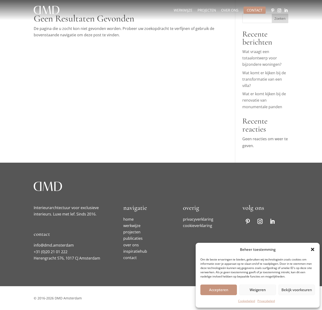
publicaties (133, 238)
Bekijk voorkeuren (296, 289)
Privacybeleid (266, 301)
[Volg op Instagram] (279, 10)
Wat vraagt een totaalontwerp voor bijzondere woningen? (261, 58)
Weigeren (258, 289)
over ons (131, 245)
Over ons (229, 10)
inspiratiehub (135, 251)
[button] (312, 249)
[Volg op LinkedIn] (286, 10)
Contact (254, 10)
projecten (131, 232)
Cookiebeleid (246, 301)
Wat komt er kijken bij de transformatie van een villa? (264, 79)
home (128, 219)
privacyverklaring (198, 219)
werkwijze (131, 225)
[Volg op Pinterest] (272, 10)
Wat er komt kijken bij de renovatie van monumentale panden (264, 100)
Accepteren (218, 289)
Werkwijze (183, 10)
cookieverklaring (197, 225)
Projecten (207, 10)
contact (130, 257)
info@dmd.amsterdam (54, 245)
